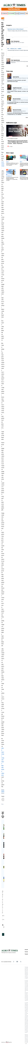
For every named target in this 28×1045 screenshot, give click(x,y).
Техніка (17, 13)
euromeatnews (2, 164)
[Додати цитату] (3, 925)
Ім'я (3, 915)
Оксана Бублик (3, 791)
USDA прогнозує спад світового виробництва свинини (2, 761)
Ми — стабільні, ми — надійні (14, 48)
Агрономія (11, 13)
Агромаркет (4, 13)
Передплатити (21, 5)
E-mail (4, 919)
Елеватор (22, 13)
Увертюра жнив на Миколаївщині (15, 29)
